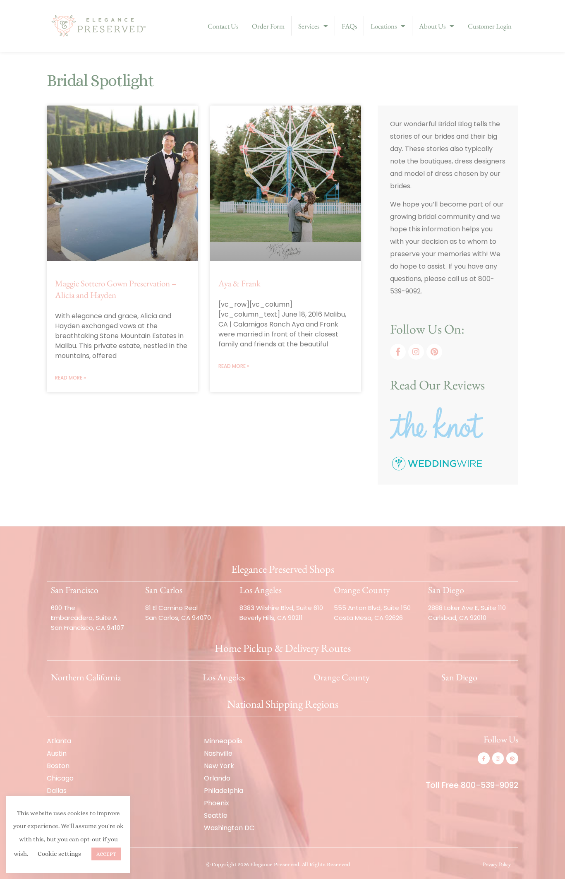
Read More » (70, 377)
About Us (432, 26)
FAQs (349, 26)
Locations (384, 26)
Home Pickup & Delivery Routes (283, 648)
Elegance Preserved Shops (282, 569)
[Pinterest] (434, 352)
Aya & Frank (239, 283)
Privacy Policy (497, 864)
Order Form (268, 26)
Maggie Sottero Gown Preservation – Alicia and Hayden (116, 289)
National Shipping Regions (282, 704)
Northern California (86, 677)
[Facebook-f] (398, 352)
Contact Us (223, 26)
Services (308, 26)
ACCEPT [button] (106, 854)
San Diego (459, 677)
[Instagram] (416, 352)
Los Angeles (224, 677)
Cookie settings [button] (59, 853)
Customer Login (490, 26)
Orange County (342, 677)
